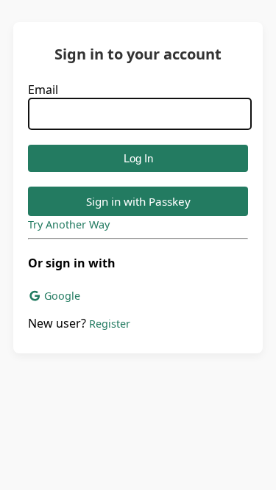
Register (109, 324)
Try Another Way (69, 224)
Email (43, 90)
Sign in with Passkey (138, 201)
